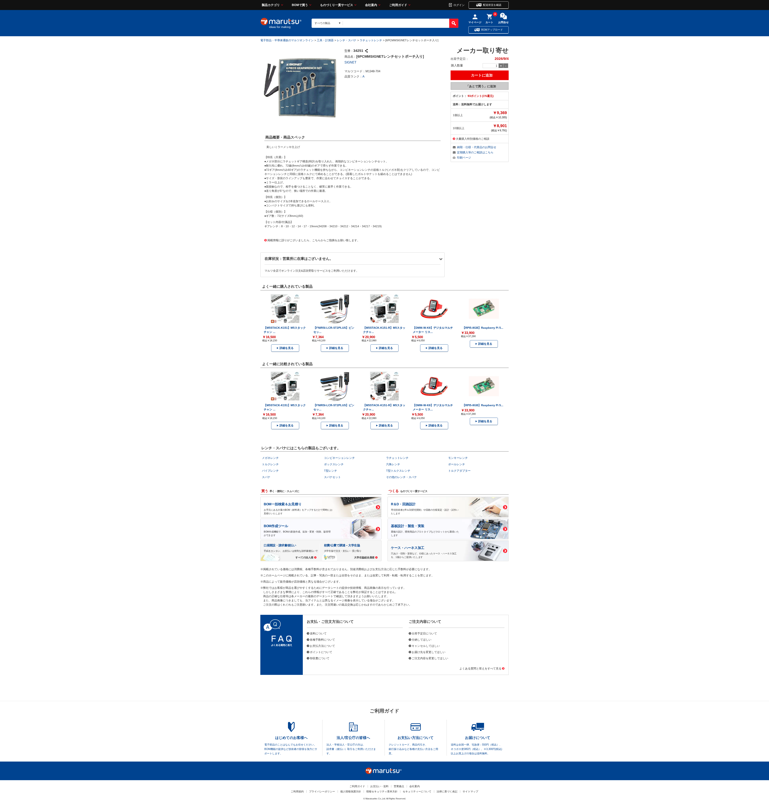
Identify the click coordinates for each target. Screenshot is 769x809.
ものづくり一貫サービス (336, 5)
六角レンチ (393, 464)
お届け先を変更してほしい (428, 651)
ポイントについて (321, 651)
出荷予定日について (424, 633)
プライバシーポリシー (322, 791)
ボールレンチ (456, 464)
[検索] (453, 23)
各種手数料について (322, 639)
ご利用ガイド (398, 5)
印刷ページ (464, 157)
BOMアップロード (492, 29)
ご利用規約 (297, 791)
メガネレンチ (270, 457)
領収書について (319, 658)
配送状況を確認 (492, 4)
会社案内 (371, 5)
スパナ (266, 477)
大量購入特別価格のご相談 (472, 138)
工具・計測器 (325, 40)
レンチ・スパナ (346, 40)
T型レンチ (330, 470)
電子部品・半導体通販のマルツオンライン (287, 40)
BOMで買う (300, 5)
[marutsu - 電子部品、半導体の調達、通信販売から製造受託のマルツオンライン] (281, 23)
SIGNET (350, 62)
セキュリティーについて (417, 791)
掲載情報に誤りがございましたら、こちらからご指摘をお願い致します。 (313, 240)
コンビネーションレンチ (339, 457)
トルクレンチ (270, 464)
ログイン (459, 4)
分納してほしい (421, 639)
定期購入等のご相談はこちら (475, 152)
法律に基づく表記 (447, 791)
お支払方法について (322, 645)
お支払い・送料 (379, 786)
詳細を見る (287, 348)
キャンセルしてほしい (426, 645)
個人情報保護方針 (350, 791)
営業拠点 (399, 786)
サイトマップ (470, 791)
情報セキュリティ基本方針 (382, 791)
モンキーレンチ (458, 457)
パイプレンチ (270, 470)
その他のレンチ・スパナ (401, 477)
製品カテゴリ (271, 5)
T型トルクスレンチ (398, 470)
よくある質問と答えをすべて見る (480, 668)
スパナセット (332, 477)
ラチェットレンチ (371, 40)
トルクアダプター (459, 470)
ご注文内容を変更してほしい (430, 658)
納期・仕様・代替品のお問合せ (476, 147)
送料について (318, 633)
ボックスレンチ (334, 464)
